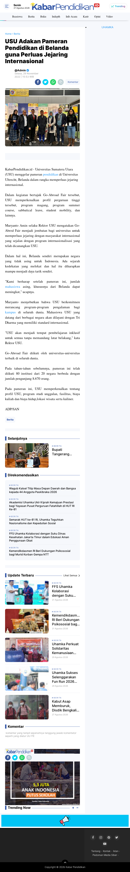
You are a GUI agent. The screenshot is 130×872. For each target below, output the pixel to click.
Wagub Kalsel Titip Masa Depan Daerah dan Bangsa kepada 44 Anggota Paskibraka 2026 (42, 490)
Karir (86, 16)
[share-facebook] (38, 82)
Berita (31, 16)
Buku (43, 16)
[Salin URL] (61, 82)
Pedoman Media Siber (105, 854)
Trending (120, 6)
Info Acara (71, 16)
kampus (10, 312)
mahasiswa (12, 286)
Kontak (107, 851)
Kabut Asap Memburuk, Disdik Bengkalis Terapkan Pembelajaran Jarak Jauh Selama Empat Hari (65, 705)
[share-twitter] (45, 82)
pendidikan (50, 174)
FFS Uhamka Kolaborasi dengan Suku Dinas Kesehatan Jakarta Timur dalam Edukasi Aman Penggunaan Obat (39, 537)
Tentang (95, 851)
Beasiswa (17, 16)
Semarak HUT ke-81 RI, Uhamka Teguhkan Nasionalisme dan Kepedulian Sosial (36, 521)
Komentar (72, 81)
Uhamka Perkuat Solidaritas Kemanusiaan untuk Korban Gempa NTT (65, 648)
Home (8, 33)
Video (109, 16)
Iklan (115, 851)
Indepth (56, 16)
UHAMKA (107, 27)
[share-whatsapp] (53, 82)
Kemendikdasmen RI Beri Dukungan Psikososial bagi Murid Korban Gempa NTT (39, 552)
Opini (97, 16)
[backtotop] (65, 863)
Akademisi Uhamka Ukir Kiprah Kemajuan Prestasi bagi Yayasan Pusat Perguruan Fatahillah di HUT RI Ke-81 (41, 506)
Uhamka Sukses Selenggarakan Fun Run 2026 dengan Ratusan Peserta (65, 677)
